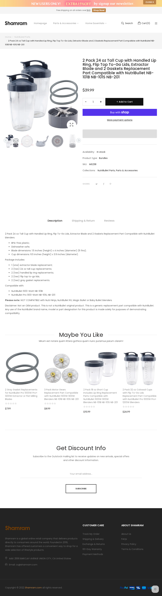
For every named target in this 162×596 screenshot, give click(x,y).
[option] (11, 141)
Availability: (89, 152)
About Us (126, 534)
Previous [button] (5, 140)
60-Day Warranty (92, 549)
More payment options (119, 120)
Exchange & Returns (94, 544)
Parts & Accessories (127, 170)
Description (55, 221)
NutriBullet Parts (106, 170)
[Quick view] (39, 380)
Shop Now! (99, 10)
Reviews (109, 221)
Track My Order (91, 534)
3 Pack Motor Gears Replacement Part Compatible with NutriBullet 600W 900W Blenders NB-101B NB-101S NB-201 (61, 394)
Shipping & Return (83, 221)
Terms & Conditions (132, 549)
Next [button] (78, 140)
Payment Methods (93, 554)
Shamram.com (33, 587)
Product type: (90, 158)
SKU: (85, 164)
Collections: (89, 170)
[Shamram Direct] (16, 23)
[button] (120, 133)
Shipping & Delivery (93, 539)
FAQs (124, 539)
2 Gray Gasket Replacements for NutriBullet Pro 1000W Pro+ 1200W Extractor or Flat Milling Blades (21, 394)
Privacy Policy (128, 544)
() (146, 23)
